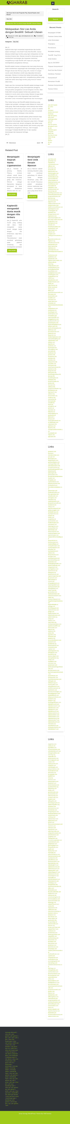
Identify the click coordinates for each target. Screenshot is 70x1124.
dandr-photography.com (54, 328)
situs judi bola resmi (12, 1096)
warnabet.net (51, 410)
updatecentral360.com (54, 625)
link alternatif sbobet (11, 1094)
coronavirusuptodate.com (55, 840)
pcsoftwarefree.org (53, 786)
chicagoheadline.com (54, 753)
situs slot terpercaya (11, 1050)
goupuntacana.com (53, 758)
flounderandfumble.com (54, 891)
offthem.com (51, 166)
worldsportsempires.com (54, 624)
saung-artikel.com (53, 528)
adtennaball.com (52, 230)
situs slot (50, 121)
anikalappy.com (52, 882)
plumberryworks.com (53, 670)
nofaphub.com (52, 765)
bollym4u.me (51, 411)
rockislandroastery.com (54, 1002)
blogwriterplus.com (53, 460)
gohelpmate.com (52, 258)
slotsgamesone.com (53, 214)
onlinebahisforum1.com (54, 751)
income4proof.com (53, 770)
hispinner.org (51, 240)
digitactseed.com (52, 820)
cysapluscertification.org (54, 388)
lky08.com (51, 283)
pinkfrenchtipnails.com (54, 565)
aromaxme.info (52, 365)
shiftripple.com (52, 681)
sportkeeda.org (52, 643)
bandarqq (50, 113)
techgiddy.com (52, 480)
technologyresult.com (54, 802)
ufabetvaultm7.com (53, 870)
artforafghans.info (53, 349)
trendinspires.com (53, 313)
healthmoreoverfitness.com (55, 207)
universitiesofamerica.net (55, 194)
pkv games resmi (52, 126)
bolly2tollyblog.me (53, 413)
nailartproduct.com (53, 818)
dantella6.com (52, 212)
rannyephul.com (52, 315)
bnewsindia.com (52, 939)
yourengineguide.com (54, 961)
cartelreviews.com (53, 815)
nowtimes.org (51, 397)
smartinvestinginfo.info (54, 897)
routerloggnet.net (52, 210)
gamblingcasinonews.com (55, 192)
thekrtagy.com (52, 968)
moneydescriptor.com (54, 545)
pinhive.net (51, 408)
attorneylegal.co (52, 579)
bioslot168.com (52, 1012)
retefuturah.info (52, 895)
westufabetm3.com (53, 725)
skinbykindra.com (52, 995)
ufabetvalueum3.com (53, 868)
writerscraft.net (52, 262)
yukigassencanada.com (54, 833)
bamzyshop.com (52, 943)
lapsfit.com (51, 849)
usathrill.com (51, 955)
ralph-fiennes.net (52, 285)
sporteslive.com (52, 561)
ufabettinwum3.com (53, 711)
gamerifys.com (52, 160)
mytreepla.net (51, 852)
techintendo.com (52, 810)
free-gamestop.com (53, 494)
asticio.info (51, 633)
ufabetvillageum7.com (54, 872)
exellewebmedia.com (53, 492)
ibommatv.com (52, 168)
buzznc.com (51, 991)
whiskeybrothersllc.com (54, 727)
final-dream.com (52, 916)
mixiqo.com (51, 659)
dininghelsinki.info (53, 884)
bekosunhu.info (52, 372)
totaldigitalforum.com (53, 982)
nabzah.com (51, 232)
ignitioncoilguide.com (53, 1009)
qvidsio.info (51, 383)
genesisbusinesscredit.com (55, 292)
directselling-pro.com (53, 1003)
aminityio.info (51, 358)
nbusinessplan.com (53, 173)
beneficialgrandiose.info (54, 374)
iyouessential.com (53, 793)
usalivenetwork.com (53, 481)
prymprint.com (52, 641)
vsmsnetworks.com (53, 164)
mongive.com (51, 233)
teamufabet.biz (52, 185)
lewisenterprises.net (53, 785)
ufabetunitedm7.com (53, 714)
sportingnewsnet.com (54, 558)
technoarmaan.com (53, 984)
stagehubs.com (52, 744)
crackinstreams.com (53, 842)
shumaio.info (51, 385)
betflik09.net (51, 776)
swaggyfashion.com (53, 319)
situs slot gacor (11, 1052)
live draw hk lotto (52, 135)
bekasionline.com (52, 171)
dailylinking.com (52, 788)
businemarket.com (53, 542)
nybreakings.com (52, 963)
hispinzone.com (52, 216)
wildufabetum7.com (53, 729)
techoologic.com (52, 948)
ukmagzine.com (52, 497)
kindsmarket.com (52, 296)
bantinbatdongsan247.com (55, 469)
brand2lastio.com (52, 271)
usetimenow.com (52, 255)
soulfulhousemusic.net (54, 688)
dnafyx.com (51, 790)
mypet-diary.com (52, 301)
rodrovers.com (52, 827)
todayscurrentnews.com (54, 697)
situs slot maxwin (52, 105)
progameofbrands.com (54, 196)
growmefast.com (52, 592)
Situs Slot (9, 19)
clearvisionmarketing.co (54, 911)
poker (49, 138)
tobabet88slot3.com (53, 695)
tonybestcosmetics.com (54, 989)
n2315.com (51, 278)
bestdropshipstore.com (54, 813)
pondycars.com (52, 945)
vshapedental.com (53, 957)
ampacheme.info (52, 361)
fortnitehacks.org (52, 390)
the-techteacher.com (53, 975)
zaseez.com (51, 761)
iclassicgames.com (53, 526)
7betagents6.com (52, 838)
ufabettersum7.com (53, 707)
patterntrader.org (52, 617)
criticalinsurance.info (53, 242)
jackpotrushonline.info (54, 483)
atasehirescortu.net (53, 574)
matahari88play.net (53, 544)
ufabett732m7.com (53, 929)
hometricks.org (52, 654)
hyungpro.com (52, 556)
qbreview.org (51, 198)
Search (55, 9)
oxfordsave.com (52, 524)
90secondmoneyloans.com (55, 824)
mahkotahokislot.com (54, 593)
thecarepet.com (52, 458)
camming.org (51, 754)
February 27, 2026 (13, 36)
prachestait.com (52, 347)
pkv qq (50, 122)
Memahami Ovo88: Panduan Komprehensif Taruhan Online (55, 85)
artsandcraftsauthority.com (55, 1014)
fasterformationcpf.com (54, 508)
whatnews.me (51, 914)
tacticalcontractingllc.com (55, 691)
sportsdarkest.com (53, 551)
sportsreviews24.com (54, 586)
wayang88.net (52, 877)
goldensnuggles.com (53, 510)
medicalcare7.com (53, 228)
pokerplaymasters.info (54, 465)
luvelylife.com (51, 297)
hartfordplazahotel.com (54, 420)
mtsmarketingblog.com (54, 338)
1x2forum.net (51, 745)
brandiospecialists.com (54, 226)
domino (50, 140)
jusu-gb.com (51, 456)
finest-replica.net (52, 918)
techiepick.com (52, 941)
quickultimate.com (53, 675)
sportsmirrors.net (52, 570)
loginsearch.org (52, 392)
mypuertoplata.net (53, 180)
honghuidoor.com (52, 221)
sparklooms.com (52, 690)
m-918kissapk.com (53, 422)
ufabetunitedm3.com (53, 713)
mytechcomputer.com (54, 1011)
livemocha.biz (51, 401)
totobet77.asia (52, 698)
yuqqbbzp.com (52, 836)
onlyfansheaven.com (53, 281)
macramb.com (52, 299)
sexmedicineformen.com (54, 679)
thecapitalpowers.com (54, 693)
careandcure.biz (52, 647)
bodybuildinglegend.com (54, 324)
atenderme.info (52, 369)
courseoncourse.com (53, 467)
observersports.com (53, 531)
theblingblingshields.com (54, 563)
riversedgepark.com (53, 760)
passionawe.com (52, 665)
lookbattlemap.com (53, 512)
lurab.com (50, 1007)
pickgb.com (51, 611)
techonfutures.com (53, 947)
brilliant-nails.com (52, 326)
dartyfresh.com (52, 783)
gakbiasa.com (52, 426)
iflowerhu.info (51, 427)
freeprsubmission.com (54, 934)
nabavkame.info (52, 424)
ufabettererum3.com (53, 704)
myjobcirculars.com (53, 205)
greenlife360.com (52, 175)
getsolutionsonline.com (54, 239)
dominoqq (8, 1064)
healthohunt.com (52, 893)
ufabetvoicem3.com (53, 874)
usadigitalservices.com (54, 273)
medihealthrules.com (53, 954)
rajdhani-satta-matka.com (55, 260)
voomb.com (51, 581)
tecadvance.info (52, 356)
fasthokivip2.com (52, 529)
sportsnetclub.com (53, 521)
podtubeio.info (52, 379)
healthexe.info (52, 353)
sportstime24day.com (54, 560)
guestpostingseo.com (54, 462)
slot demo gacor (52, 129)
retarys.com (51, 506)
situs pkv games (52, 124)
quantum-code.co (53, 913)
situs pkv (8, 1034)
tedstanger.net (52, 902)
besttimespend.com (53, 645)
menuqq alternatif (10, 1032)
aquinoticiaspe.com (53, 535)
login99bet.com (52, 747)
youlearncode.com (53, 797)
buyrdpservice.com (53, 513)
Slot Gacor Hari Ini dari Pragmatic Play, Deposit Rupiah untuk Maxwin (23, 13)
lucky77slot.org (52, 590)
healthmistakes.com (53, 613)
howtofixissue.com (53, 184)
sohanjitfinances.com (53, 686)
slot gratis (50, 131)
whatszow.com (52, 806)
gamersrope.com (52, 490)
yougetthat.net (52, 519)
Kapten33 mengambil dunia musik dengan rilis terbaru (13, 211)
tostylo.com (51, 517)
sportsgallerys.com (53, 569)
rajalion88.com (52, 756)
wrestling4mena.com (53, 267)
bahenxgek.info (52, 472)
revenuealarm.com (53, 1005)
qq (9, 1103)
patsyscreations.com (53, 769)
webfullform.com (52, 187)
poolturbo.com (52, 345)
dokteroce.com (52, 329)
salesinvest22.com (53, 923)
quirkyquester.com (53, 677)
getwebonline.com (53, 280)
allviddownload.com (53, 189)
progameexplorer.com (54, 1000)
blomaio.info (51, 376)
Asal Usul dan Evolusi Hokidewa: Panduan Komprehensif (55, 73)
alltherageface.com (53, 996)
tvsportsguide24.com (53, 585)
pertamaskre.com (53, 474)
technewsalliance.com (54, 898)
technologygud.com (53, 608)
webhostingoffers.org (53, 804)
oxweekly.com (52, 303)
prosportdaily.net (52, 922)
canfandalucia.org (53, 959)
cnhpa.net (50, 618)
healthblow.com (52, 256)
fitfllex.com (51, 290)
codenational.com (53, 998)
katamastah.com (52, 627)
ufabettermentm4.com (54, 706)
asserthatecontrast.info (54, 367)
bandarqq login (10, 1085)
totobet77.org (51, 700)
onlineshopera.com (53, 781)
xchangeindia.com (53, 970)
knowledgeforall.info (53, 269)
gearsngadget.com (53, 845)
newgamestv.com (52, 567)
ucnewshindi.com (52, 485)
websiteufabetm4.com (54, 879)
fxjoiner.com (51, 993)
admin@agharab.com (27, 36)
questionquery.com (53, 322)
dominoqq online (52, 119)
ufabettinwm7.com (53, 709)
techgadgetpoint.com (53, 583)
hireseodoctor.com (53, 847)
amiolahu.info (51, 360)
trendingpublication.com (54, 702)
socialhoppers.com (53, 274)
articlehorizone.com (53, 834)
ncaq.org (50, 777)
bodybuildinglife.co (53, 604)
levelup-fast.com (52, 850)
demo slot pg (51, 137)
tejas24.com (51, 344)
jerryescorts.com (52, 577)
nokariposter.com (52, 244)
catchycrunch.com (53, 763)
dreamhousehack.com (54, 973)
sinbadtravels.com (53, 496)
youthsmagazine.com (54, 547)
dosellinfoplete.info (53, 377)
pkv (49, 108)
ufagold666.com (52, 936)
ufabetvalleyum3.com (54, 722)
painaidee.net (51, 549)
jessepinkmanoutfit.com (54, 503)
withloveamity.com (53, 795)
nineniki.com (51, 224)
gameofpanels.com (53, 249)
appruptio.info (51, 436)
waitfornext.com (52, 909)
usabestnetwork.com (53, 501)
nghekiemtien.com (53, 340)
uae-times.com (52, 159)
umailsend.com (52, 504)
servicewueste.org (53, 200)
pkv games (14, 1036)
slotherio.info (51, 386)
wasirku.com (51, 342)
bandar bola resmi (53, 112)
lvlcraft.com (51, 822)
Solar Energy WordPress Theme (30, 1113)
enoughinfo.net (52, 406)
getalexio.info (51, 638)
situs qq (12, 1073)
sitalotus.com (51, 620)
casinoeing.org (52, 399)
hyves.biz (50, 404)
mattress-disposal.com (54, 599)
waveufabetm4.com (53, 875)
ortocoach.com (52, 663)
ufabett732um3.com (53, 904)
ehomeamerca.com (53, 808)
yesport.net (51, 515)
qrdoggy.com (51, 606)
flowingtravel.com (52, 223)
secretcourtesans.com (54, 749)
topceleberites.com (53, 863)
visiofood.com (51, 930)
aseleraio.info (51, 631)
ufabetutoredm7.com (53, 720)
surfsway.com (51, 817)
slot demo (50, 110)
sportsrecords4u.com (54, 861)
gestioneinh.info (52, 920)
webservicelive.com (53, 1016)
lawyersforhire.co (52, 540)
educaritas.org (52, 772)
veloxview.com (52, 723)
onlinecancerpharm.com (54, 595)
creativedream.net (53, 276)
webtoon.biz (51, 553)
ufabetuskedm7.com (53, 716)
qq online (50, 106)
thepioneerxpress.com (54, 182)
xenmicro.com (52, 779)
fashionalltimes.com (53, 980)
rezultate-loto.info (52, 858)
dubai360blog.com (53, 588)
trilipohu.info (51, 434)
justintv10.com (52, 333)
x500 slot (16, 1043)
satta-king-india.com (53, 831)
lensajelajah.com (52, 774)
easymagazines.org (53, 650)
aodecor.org (51, 393)
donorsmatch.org (52, 395)
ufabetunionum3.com (54, 866)
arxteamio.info (52, 636)
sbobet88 (15, 1092)
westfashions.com (53, 308)
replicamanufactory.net (54, 856)
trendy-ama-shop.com (54, 927)
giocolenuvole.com (53, 792)
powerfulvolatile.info (53, 381)
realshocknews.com (53, 609)
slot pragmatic (13, 1055)
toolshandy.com (52, 310)
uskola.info (51, 906)
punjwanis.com (52, 451)
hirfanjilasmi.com (52, 652)
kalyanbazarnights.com (54, 217)
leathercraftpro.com (53, 656)
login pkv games (52, 115)
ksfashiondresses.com (54, 615)
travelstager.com (52, 312)
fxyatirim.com (51, 799)
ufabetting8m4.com (53, 865)
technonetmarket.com (54, 900)
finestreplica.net (52, 890)
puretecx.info (51, 354)
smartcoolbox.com (53, 684)
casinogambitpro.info (53, 464)
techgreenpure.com (53, 811)
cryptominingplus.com (54, 533)
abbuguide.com (52, 801)
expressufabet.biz (53, 178)
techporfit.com (52, 169)
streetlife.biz (51, 402)
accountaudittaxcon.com (54, 640)
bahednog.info (52, 471)
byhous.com (51, 418)
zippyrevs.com (52, 201)
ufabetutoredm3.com (53, 718)
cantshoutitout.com (53, 176)
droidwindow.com (52, 932)
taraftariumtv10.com (53, 321)
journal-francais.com (53, 331)
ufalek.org (50, 597)
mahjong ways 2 (11, 1057)
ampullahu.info (52, 363)
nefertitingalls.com (53, 767)
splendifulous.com (53, 859)
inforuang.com (52, 294)
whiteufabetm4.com (53, 881)
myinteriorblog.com (53, 938)
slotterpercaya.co (52, 682)
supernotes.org (52, 622)
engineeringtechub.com (54, 576)
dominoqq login (11, 1098)
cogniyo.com (51, 649)
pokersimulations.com (54, 854)
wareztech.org (52, 499)
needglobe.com (52, 661)
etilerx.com (51, 888)
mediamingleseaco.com (54, 337)
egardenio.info (52, 634)
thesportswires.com (53, 554)
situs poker (51, 117)
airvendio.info (51, 351)
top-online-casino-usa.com (55, 219)
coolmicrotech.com (53, 971)
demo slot (50, 133)
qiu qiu (50, 128)
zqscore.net (51, 629)
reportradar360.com (53, 317)
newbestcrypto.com (53, 522)
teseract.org (51, 925)
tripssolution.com (52, 829)
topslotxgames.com (53, 208)
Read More (12, 195)
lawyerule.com (52, 335)
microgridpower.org (53, 658)
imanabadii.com (52, 433)
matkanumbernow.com (54, 203)
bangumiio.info (52, 370)
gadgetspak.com (52, 843)
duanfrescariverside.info (54, 886)
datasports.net (52, 572)
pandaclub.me (52, 415)
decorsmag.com (52, 191)
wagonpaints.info (52, 907)
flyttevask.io (51, 417)
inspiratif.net (51, 162)
